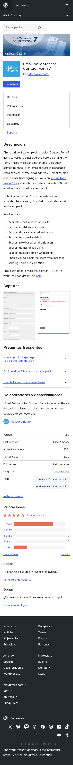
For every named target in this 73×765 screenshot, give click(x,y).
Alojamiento (10, 638)
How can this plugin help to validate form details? (18, 359)
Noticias (8, 632)
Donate (44, 667)
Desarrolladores (13, 667)
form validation (60, 486)
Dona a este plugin (15, 605)
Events (42, 661)
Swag (43, 673)
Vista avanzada (13, 496)
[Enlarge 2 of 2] (65, 296)
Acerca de (9, 626)
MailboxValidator (38, 74)
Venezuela (17, 718)
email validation (60, 479)
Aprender (9, 655)
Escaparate (45, 626)
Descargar (12, 84)
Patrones (44, 644)
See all (65, 554)
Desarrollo (13, 123)
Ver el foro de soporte (17, 579)
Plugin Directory (12, 15)
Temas (42, 632)
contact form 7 (42, 479)
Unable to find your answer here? (24, 382)
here (39, 276)
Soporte (12, 132)
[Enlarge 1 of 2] (30, 296)
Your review (10, 554)
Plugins (42, 638)
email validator (43, 486)
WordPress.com (14, 685)
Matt (8, 691)
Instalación (14, 114)
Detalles (12, 97)
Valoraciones (15, 106)
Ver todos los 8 (62, 471)
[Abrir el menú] (67, 5)
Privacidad (10, 644)
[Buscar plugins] (39, 27)
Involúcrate (45, 655)
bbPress (10, 696)
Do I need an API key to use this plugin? (28, 371)
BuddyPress (12, 703)
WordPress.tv (13, 673)
